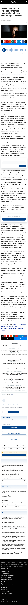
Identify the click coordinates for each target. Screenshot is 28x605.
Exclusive (6, 5)
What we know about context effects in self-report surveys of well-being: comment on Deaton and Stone (14, 374)
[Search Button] (26, 2)
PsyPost (14, 2)
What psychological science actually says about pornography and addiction (12, 521)
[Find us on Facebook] (1, 601)
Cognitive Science (6, 581)
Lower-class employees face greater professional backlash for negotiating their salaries (13, 473)
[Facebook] (5, 445)
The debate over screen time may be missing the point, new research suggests (14, 346)
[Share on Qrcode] (7, 41)
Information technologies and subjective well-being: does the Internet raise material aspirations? (14, 369)
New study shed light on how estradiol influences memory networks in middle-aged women (13, 518)
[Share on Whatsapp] (12, 41)
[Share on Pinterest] (15, 41)
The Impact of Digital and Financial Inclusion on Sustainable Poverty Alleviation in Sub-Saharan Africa (14, 388)
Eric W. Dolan (3, 19)
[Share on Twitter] (2, 41)
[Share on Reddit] (10, 41)
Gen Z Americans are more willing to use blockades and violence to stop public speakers (13, 537)
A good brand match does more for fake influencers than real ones (13, 499)
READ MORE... (5, 568)
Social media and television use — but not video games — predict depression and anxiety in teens (14, 360)
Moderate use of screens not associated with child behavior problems (14, 364)
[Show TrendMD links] (26, 394)
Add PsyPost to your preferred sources (14, 219)
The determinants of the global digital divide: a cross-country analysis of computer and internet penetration (14, 383)
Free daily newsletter (14, 159)
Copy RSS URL (14, 439)
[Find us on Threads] (14, 601)
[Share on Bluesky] (14, 44)
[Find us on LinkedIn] (5, 601)
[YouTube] (17, 448)
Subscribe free (14, 427)
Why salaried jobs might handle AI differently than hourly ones (13, 507)
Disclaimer (4, 589)
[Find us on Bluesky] (16, 601)
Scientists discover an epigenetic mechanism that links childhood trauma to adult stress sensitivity (13, 545)
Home (2, 5)
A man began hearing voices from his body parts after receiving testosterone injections (14, 481)
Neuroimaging (5, 573)
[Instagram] (11, 448)
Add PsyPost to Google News (14, 433)
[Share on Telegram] (20, 41)
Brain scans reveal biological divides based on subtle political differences (14, 529)
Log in (5, 411)
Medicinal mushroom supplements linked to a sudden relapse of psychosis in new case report (12, 470)
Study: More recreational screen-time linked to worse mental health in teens (14, 355)
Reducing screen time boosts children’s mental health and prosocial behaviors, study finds (14, 351)
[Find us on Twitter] (3, 601)
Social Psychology (6, 577)
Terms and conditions (7, 593)
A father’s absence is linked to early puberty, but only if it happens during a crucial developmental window (13, 525)
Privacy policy (5, 591)
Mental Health (11, 5)
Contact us (4, 587)
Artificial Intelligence (6, 579)
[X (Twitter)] (11, 445)
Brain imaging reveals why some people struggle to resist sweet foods (13, 549)
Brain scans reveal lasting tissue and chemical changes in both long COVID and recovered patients (13, 477)
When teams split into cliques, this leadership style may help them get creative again (13, 503)
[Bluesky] (17, 445)
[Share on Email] (5, 41)
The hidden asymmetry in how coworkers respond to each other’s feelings (14, 495)
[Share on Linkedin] (18, 41)
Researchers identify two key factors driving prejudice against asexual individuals (12, 552)
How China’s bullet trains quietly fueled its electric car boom (14, 492)
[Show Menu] (1, 2)
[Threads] (5, 448)
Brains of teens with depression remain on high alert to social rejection (13, 533)
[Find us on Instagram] (7, 601)
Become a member (13, 411)
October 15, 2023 (11, 19)
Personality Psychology (7, 575)
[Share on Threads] (25, 41)
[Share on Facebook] (23, 41)
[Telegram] (23, 448)
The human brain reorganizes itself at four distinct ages (13, 466)
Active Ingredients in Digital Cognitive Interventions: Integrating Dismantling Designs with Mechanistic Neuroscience (14, 379)
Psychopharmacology (7, 584)
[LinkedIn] (23, 445)
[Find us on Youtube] (12, 601)
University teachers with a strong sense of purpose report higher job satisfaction (13, 541)
